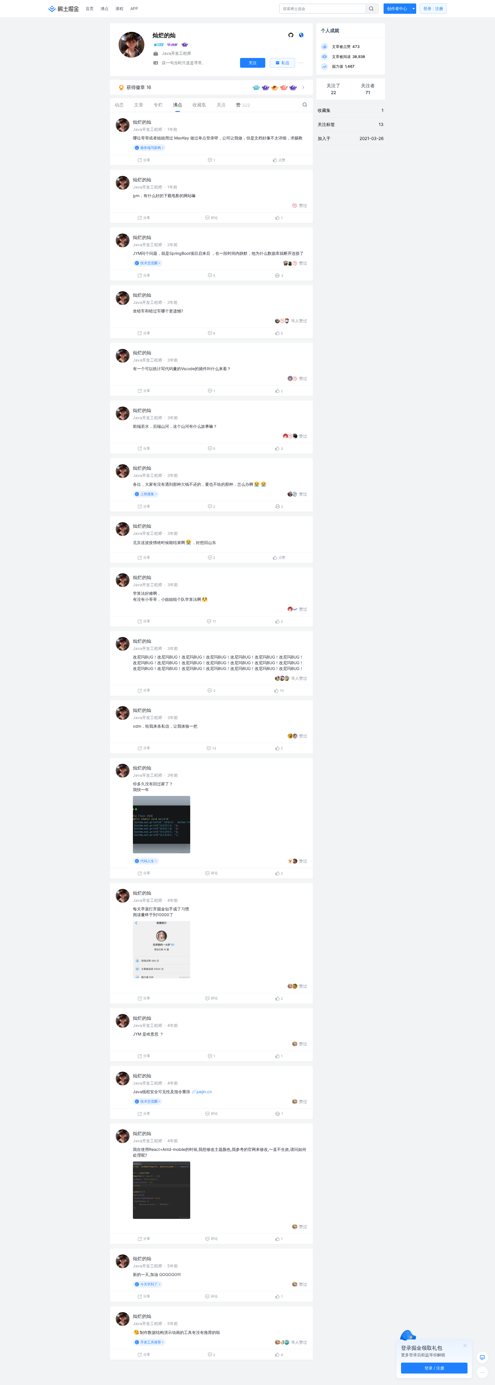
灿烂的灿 (142, 122)
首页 (90, 8)
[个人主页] (301, 36)
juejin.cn (204, 1091)
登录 (433, 8)
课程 (119, 8)
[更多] (482, 1372)
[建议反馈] (482, 1357)
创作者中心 (397, 8)
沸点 (105, 8)
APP (134, 8)
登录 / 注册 (434, 1367)
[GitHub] (291, 36)
